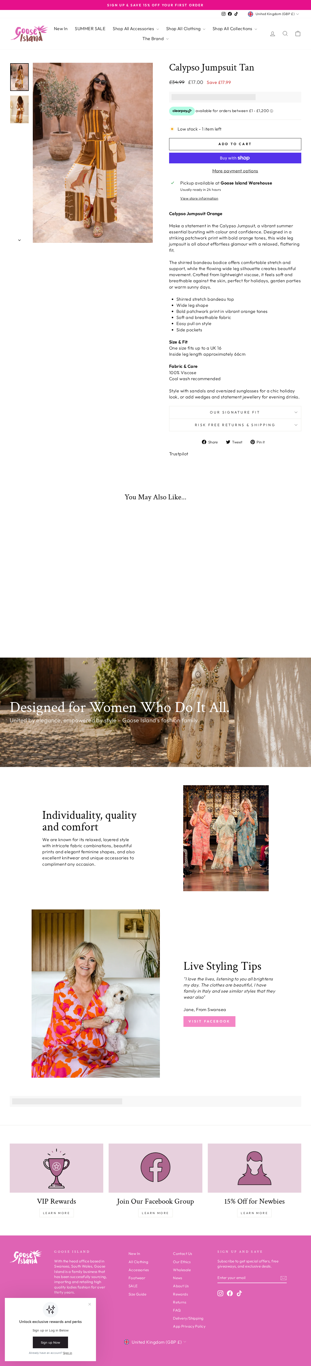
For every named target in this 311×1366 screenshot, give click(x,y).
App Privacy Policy (189, 1326)
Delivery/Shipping (188, 1318)
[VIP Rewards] (56, 1168)
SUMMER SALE (90, 28)
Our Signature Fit (235, 412)
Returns (179, 1302)
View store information (199, 198)
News (177, 1278)
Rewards (180, 1294)
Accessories (139, 1270)
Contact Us (182, 1253)
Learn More (56, 1213)
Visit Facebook (209, 1021)
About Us (181, 1286)
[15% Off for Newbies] (254, 1168)
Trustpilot (178, 454)
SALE (133, 1286)
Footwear (137, 1278)
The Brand (153, 38)
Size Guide (138, 1294)
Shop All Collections (233, 28)
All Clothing (138, 1262)
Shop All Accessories (134, 28)
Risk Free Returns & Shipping (235, 425)
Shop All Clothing (184, 28)
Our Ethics (182, 1262)
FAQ (177, 1310)
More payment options (235, 171)
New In (61, 28)
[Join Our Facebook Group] (155, 1168)
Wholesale (182, 1270)
